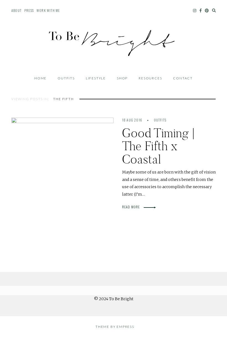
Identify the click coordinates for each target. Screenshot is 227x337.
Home (40, 78)
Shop (122, 78)
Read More (131, 206)
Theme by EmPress (115, 327)
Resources (150, 78)
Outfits (66, 78)
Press (29, 10)
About (16, 10)
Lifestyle (96, 78)
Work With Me (48, 10)
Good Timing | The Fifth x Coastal (158, 146)
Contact (183, 78)
